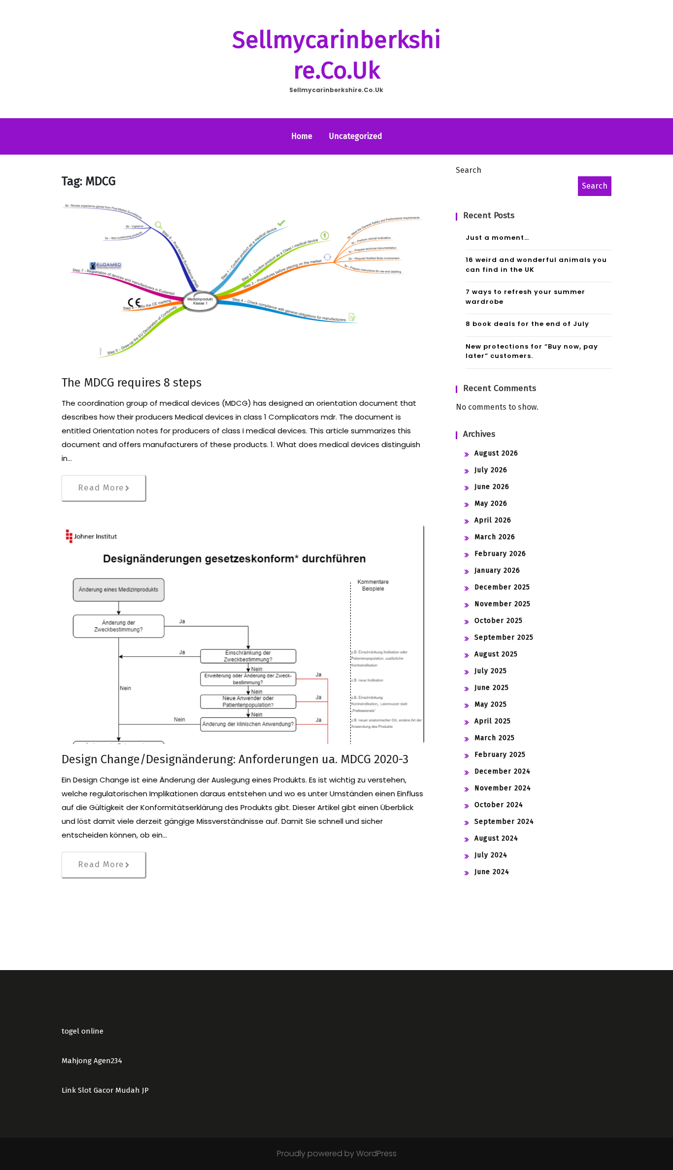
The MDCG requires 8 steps (132, 383)
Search (468, 170)
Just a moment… (497, 237)
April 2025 (492, 721)
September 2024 (504, 821)
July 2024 (490, 855)
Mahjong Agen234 (92, 1060)
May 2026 (490, 503)
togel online (82, 1031)
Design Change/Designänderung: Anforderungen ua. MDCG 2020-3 (235, 759)
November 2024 (502, 788)
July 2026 (490, 470)
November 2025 (502, 604)
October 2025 (498, 621)
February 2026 (500, 554)
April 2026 (492, 520)
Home (301, 136)
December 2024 (502, 771)
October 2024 (498, 805)
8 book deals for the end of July (527, 323)
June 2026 (491, 487)
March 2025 (494, 738)
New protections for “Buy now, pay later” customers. (532, 351)
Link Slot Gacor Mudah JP (105, 1090)
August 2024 (496, 838)
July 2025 (490, 671)
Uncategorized (355, 136)
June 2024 (491, 872)
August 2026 (496, 453)
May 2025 (490, 704)
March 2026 (494, 537)
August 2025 (496, 654)
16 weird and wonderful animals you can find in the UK (536, 264)
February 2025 (500, 754)
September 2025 (504, 637)
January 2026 (497, 570)
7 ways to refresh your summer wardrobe (525, 296)
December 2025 (502, 587)
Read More (101, 488)
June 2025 (491, 687)
